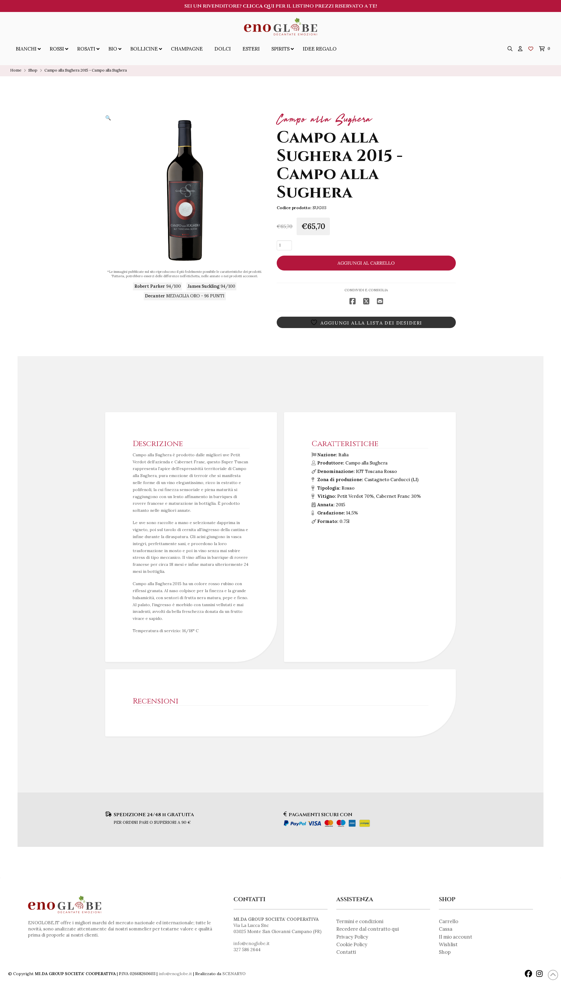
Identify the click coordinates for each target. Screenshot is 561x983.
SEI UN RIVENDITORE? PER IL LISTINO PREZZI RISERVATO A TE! (280, 6)
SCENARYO (233, 973)
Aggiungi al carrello (366, 263)
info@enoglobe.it (251, 943)
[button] (510, 49)
